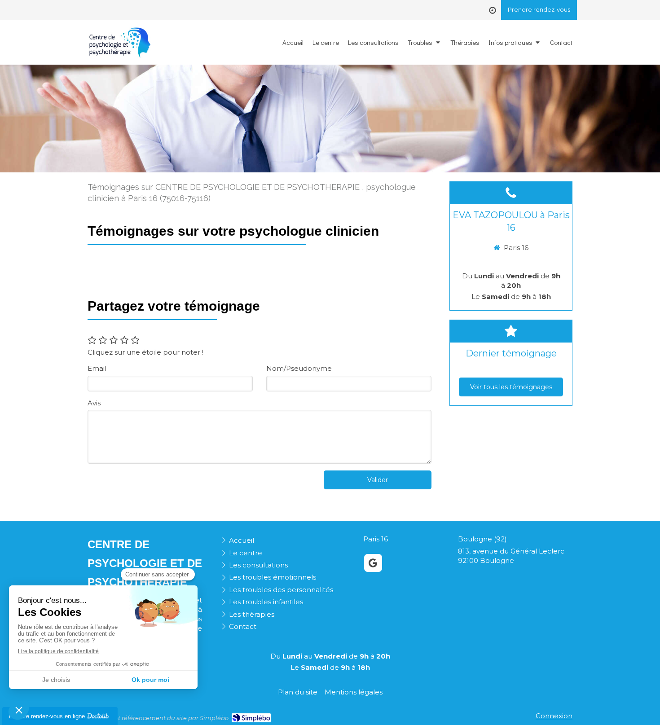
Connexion (554, 716)
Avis (94, 403)
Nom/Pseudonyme (299, 368)
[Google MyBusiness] (373, 563)
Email (97, 368)
